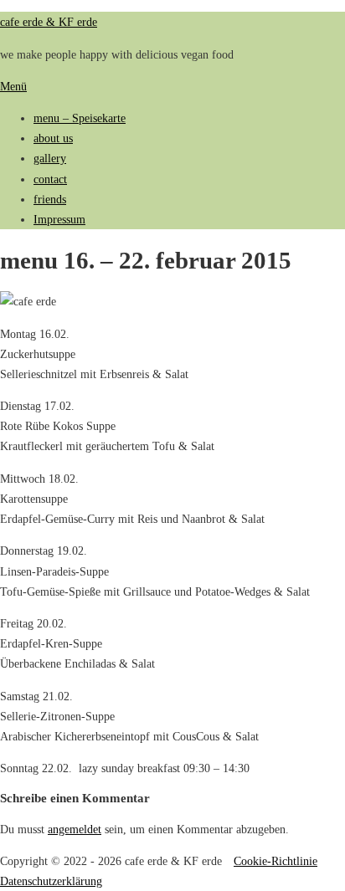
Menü (13, 86)
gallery (49, 158)
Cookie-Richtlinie (275, 861)
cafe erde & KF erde (48, 21)
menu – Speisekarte (79, 118)
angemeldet (74, 829)
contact (50, 179)
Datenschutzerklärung (51, 881)
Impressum (59, 219)
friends (49, 199)
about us (53, 138)
